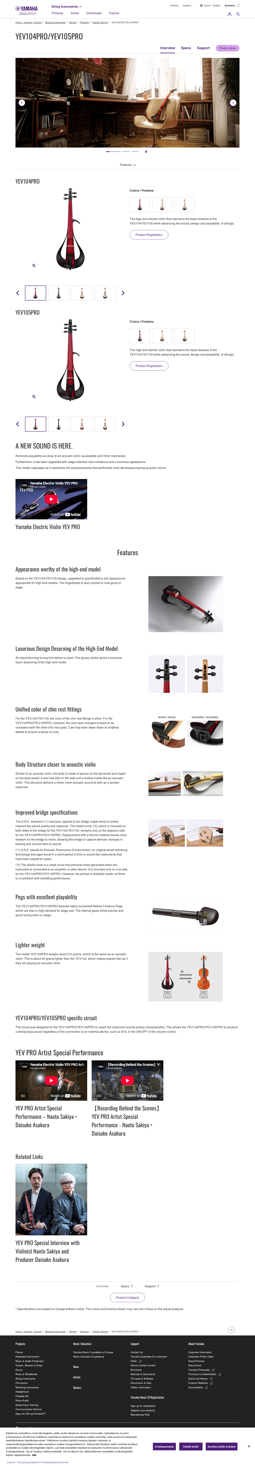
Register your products (143, 1410)
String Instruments (65, 6)
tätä (34, 1455)
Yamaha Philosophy (199, 1370)
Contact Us (137, 1352)
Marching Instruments (27, 1387)
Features (126, 164)
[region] (127, 1447)
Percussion (21, 1383)
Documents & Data (141, 1383)
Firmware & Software (142, 1378)
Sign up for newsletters (143, 1406)
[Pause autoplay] (146, 152)
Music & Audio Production (29, 1361)
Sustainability (195, 1387)
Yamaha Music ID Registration (147, 1397)
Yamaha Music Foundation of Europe (93, 1352)
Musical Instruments (55, 22)
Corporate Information (200, 1352)
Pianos (19, 1352)
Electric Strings (100, 22)
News (76, 1366)
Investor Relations (198, 1383)
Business (230, 5)
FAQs (134, 1361)
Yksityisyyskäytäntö (28, 1462)
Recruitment (194, 1365)
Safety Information (141, 1387)
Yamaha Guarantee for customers (149, 1356)
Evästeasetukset (164, 1446)
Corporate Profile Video (200, 1356)
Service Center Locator (143, 1365)
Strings (72, 22)
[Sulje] (249, 1446)
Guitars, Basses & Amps (29, 1365)
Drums (19, 1370)
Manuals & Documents (143, 1374)
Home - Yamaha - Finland (28, 22)
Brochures (136, 1370)
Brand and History (198, 1378)
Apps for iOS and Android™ (30, 1413)
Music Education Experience (88, 1356)
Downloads (94, 13)
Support (187, 5)
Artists (75, 13)
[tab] (110, 152)
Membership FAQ (140, 1414)
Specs (186, 47)
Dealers (174, 5)
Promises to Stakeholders (202, 1374)
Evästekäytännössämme (55, 1462)
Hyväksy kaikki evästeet (221, 1446)
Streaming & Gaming (26, 1405)
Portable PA (21, 1396)
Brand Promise (196, 1361)
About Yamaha (196, 1343)
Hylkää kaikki (191, 1446)
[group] (35, 293)
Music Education (82, 1343)
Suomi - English (212, 5)
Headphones (22, 1391)
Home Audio (22, 1400)
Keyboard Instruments (27, 1356)
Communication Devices (28, 1409)
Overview (167, 47)
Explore (114, 13)
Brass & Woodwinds (26, 1374)
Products (57, 13)
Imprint (11, 1462)
